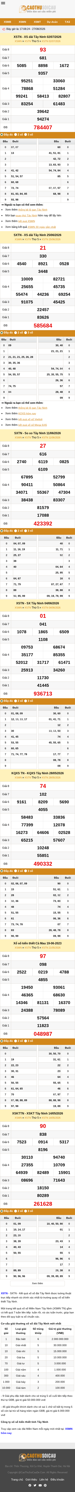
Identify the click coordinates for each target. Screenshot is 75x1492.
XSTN (28, 41)
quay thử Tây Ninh (26, 215)
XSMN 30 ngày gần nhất (42, 226)
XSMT (37, 21)
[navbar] (3, 3)
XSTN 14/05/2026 (51, 1117)
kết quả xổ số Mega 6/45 (32, 424)
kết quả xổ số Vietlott (30, 419)
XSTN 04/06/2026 (51, 607)
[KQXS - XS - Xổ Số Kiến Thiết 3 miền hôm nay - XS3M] (37, 9)
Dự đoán (52, 21)
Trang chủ (17, 1479)
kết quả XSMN (26, 221)
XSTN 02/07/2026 (51, 41)
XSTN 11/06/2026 (51, 437)
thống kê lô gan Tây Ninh (32, 209)
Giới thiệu (31, 1479)
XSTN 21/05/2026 (51, 947)
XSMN (22, 21)
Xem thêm (37, 1283)
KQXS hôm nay (27, 413)
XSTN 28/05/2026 (51, 777)
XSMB (7, 21)
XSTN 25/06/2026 (51, 239)
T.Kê (67, 21)
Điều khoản (57, 1479)
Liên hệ (44, 1479)
